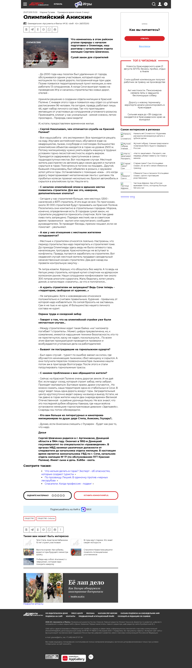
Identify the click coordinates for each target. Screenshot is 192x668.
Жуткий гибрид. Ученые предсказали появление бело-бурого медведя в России (151, 145)
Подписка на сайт (54, 616)
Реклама (90, 613)
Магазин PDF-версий (107, 613)
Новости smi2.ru (33, 603)
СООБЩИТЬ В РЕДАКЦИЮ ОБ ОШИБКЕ (134, 616)
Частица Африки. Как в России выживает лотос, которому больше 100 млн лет (150, 185)
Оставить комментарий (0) (96, 495)
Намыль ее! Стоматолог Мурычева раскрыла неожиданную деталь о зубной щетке (150, 135)
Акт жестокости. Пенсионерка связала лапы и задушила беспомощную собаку (144, 93)
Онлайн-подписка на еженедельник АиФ (140, 613)
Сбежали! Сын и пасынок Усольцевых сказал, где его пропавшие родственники (151, 175)
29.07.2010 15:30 (30, 12)
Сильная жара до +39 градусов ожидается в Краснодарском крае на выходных (144, 117)
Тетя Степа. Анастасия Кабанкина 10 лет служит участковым (52, 541)
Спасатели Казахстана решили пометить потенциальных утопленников (98, 552)
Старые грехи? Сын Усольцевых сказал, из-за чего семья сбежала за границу (150, 165)
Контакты (70, 616)
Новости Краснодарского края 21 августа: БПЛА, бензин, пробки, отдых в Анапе (144, 69)
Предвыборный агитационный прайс (96, 616)
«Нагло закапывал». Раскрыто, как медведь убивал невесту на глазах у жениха (150, 155)
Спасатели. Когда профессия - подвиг (68, 483)
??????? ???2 (128, 197)
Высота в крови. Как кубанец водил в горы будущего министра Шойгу (52, 552)
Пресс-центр (77, 613)
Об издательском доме (56, 613)
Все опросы (144, 46)
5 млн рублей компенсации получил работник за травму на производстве (144, 80)
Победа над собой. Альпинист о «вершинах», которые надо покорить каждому (51, 561)
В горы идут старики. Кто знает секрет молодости (98, 541)
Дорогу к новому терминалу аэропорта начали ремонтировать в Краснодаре (145, 105)
